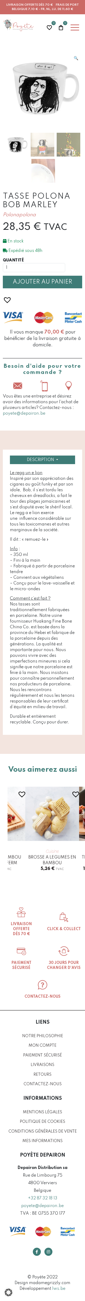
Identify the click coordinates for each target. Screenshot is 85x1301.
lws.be (58, 1288)
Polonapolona (19, 214)
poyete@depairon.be (24, 413)
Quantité (13, 260)
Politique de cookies (42, 1122)
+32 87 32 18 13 (42, 1198)
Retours (42, 1075)
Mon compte (42, 1046)
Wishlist (49, 26)
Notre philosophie (42, 1036)
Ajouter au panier (42, 282)
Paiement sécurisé (42, 1055)
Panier (61, 26)
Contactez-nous (43, 1084)
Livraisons (42, 1065)
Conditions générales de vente (42, 1131)
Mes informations (42, 1141)
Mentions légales (42, 1112)
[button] (76, 58)
